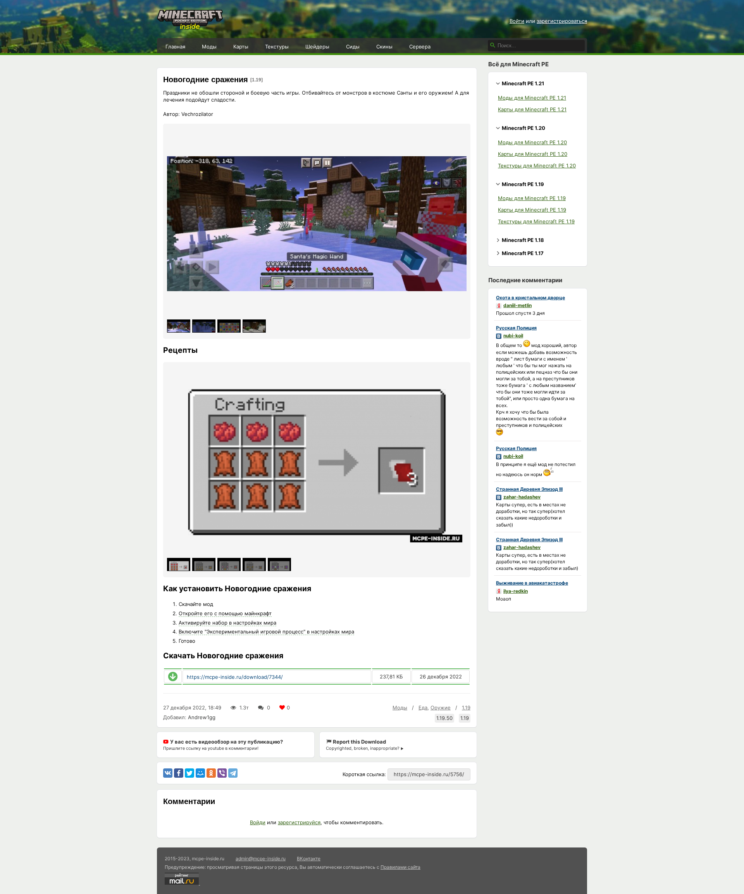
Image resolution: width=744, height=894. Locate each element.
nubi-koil (513, 335)
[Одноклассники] (211, 773)
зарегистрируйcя (299, 822)
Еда (422, 707)
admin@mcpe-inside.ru (261, 858)
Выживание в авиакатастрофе (532, 583)
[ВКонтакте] (167, 773)
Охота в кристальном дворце (530, 297)
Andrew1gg (201, 717)
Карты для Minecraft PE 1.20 (532, 154)
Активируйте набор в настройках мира (227, 623)
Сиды (353, 46)
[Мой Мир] (200, 773)
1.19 (466, 707)
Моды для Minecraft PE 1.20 (532, 142)
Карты (240, 46)
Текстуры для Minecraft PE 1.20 (537, 165)
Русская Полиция (516, 328)
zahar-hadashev (522, 497)
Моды (209, 46)
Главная (175, 46)
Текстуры (277, 46)
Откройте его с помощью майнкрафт (225, 613)
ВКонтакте (308, 858)
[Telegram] (233, 773)
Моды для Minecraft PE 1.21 (532, 98)
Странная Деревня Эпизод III (529, 489)
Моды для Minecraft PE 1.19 (532, 198)
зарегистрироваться (562, 21)
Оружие (441, 707)
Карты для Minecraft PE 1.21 (532, 109)
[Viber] (222, 773)
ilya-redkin (515, 591)
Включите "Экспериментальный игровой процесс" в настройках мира (266, 631)
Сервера (420, 46)
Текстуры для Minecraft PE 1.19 (536, 221)
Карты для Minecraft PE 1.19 (532, 210)
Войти (517, 21)
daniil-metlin (517, 305)
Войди (257, 822)
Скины (384, 46)
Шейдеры (317, 46)
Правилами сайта (400, 867)
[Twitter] (189, 773)
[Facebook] (178, 773)
